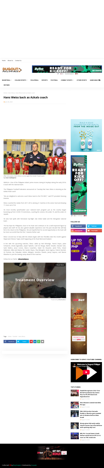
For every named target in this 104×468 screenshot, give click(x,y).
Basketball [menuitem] (6, 80)
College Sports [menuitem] (20, 80)
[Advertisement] (35, 120)
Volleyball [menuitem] (34, 80)
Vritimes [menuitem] (7, 85)
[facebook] (78, 226)
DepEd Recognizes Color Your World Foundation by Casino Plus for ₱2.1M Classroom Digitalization (90, 394)
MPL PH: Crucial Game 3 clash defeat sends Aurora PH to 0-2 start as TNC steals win (90, 435)
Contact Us (18, 60)
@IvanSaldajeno (23, 259)
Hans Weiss (11, 93)
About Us (10, 60)
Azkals (9, 336)
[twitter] (94, 226)
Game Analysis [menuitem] (95, 80)
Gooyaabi (34, 465)
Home (4, 60)
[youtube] (94, 230)
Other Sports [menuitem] (82, 80)
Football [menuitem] (54, 80)
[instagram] (78, 230)
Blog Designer (17, 465)
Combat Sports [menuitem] (66, 80)
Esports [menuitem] (45, 80)
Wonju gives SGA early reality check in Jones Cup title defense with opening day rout (91, 425)
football (15, 336)
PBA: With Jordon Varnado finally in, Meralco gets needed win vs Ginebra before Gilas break (90, 414)
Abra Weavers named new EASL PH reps (90, 404)
